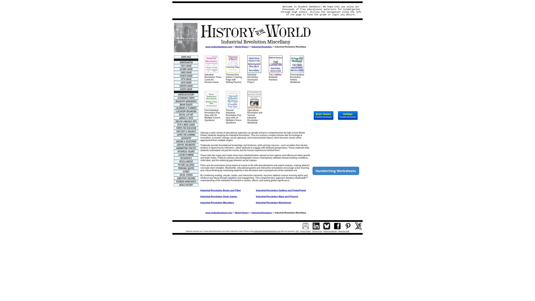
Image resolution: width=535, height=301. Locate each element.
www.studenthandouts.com (218, 47)
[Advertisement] (224, 10)
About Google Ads (330, 231)
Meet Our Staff (343, 231)
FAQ (297, 231)
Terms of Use (317, 231)
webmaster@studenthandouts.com (267, 231)
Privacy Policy (305, 231)
